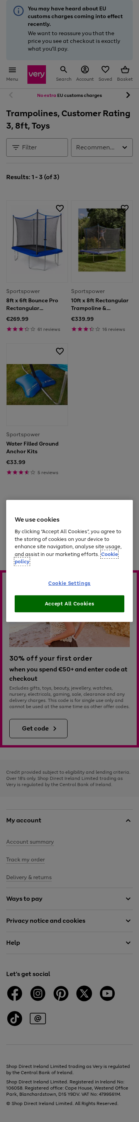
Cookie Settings (69, 583)
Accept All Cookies (70, 603)
